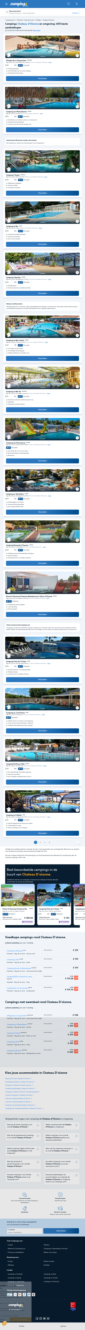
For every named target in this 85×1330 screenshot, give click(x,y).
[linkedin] (48, 1318)
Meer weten (36, 30)
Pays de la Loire (29, 20)
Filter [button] (22, 1326)
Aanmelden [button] (61, 1231)
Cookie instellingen (13, 1319)
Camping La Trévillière (15, 494)
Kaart (50, 62)
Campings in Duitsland (51, 1281)
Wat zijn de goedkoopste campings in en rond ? (20, 1136)
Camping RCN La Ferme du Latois (19, 977)
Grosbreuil (19, 714)
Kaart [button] (64, 1326)
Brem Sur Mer (20, 177)
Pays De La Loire (10, 62)
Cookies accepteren (35, 1319)
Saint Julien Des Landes (23, 62)
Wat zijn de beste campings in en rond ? (19, 1126)
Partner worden (49, 1261)
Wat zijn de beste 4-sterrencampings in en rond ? (18, 1164)
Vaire (17, 228)
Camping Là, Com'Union (15, 713)
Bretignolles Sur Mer (22, 279)
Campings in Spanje (14, 1278)
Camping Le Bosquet (15, 951)
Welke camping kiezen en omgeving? (58, 1126)
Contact (10, 1261)
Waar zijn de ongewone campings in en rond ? (59, 1150)
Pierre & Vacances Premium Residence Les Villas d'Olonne (29, 596)
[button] (4, 1323)
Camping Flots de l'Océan (16, 662)
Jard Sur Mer (19, 766)
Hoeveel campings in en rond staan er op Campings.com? (19, 1177)
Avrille (18, 113)
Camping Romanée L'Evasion (17, 545)
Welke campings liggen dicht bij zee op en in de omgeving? (20, 1151)
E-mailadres (11, 1230)
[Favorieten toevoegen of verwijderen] (77, 55)
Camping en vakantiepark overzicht (55, 1248)
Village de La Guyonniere (16, 61)
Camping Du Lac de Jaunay (17, 988)
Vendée (38, 20)
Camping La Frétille (14, 815)
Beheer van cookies (50, 1252)
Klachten (47, 1265)
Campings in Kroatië (51, 1278)
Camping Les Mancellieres (16, 112)
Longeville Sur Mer (21, 817)
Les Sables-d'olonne (22, 393)
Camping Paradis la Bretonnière (19, 968)
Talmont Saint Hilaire (22, 444)
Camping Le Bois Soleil (15, 340)
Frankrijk (19, 20)
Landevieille (19, 547)
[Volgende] (78, 842)
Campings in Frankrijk (15, 1274)
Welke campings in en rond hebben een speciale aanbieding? (57, 1137)
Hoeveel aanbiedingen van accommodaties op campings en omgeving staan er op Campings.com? (58, 1178)
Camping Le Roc (12, 226)
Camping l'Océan (13, 175)
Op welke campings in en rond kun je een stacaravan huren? (58, 1164)
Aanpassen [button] (75, 13)
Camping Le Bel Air (13, 392)
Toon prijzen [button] (42, 78)
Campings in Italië (50, 1274)
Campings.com (10, 20)
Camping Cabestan (13, 278)
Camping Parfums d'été (15, 764)
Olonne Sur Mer (20, 342)
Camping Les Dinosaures (15, 443)
